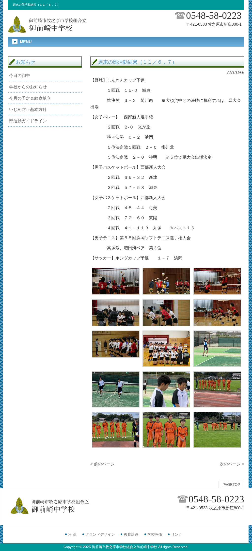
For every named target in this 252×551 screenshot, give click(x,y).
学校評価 (154, 534)
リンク (176, 534)
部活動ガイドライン (28, 120)
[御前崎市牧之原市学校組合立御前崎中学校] (47, 32)
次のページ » (232, 463)
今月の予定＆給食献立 (30, 98)
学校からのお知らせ (28, 86)
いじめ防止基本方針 (28, 109)
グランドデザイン (100, 534)
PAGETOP (231, 485)
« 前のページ (102, 463)
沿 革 (72, 534)
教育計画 (131, 534)
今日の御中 (19, 75)
